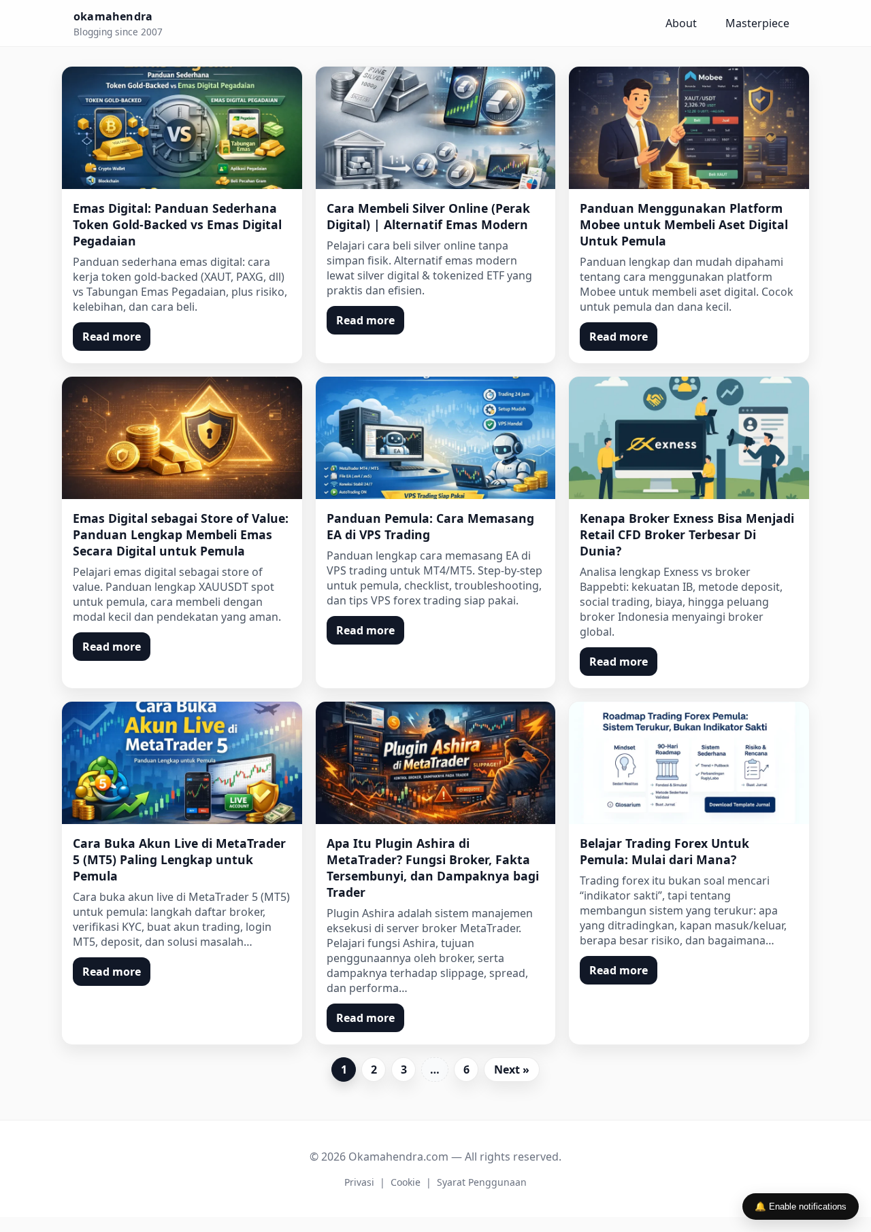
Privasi (359, 1182)
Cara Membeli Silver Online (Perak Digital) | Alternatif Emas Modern (428, 216)
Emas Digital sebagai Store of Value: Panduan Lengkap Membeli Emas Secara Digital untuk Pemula (181, 534)
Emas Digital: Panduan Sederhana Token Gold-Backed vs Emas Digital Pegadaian (177, 224)
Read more (111, 336)
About (681, 23)
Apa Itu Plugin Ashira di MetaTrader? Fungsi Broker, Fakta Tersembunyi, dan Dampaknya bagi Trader (433, 867)
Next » (511, 1069)
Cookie (406, 1182)
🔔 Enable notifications (801, 1206)
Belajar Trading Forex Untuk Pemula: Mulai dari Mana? (664, 851)
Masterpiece (757, 23)
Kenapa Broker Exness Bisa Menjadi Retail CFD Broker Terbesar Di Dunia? (687, 534)
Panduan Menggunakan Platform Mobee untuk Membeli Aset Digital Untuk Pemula (684, 224)
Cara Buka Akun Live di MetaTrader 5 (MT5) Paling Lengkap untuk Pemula (179, 859)
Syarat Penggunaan (482, 1182)
